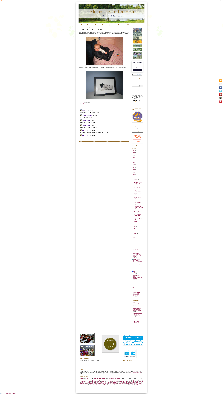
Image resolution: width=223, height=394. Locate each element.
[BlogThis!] (86, 102)
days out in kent (110, 384)
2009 (134, 237)
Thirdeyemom (135, 302)
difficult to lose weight (137, 384)
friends (101, 384)
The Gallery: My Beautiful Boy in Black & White (138, 191)
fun (99, 381)
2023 (134, 155)
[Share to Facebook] (88, 102)
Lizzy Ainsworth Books (136, 292)
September (136, 223)
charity (111, 381)
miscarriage (103, 385)
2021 (134, 159)
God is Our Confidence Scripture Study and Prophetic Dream (136, 294)
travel (120, 380)
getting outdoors (121, 383)
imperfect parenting (114, 382)
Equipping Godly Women (137, 281)
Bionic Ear (134, 271)
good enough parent (123, 381)
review (88, 378)
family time (127, 380)
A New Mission (135, 244)
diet (89, 381)
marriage (127, 383)
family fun (138, 378)
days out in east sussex (98, 382)
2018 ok (83, 103)
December (136, 179)
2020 (134, 160)
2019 (134, 162)
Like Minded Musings (136, 259)
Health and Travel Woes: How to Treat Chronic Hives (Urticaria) (137, 304)
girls (100, 380)
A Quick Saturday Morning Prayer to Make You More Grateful (137, 255)
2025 (134, 152)
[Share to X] (87, 102)
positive (132, 383)
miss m (105, 382)
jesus (109, 382)
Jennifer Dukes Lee (136, 253)
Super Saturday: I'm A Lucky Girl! (137, 194)
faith (140, 380)
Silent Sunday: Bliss (137, 187)
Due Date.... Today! (137, 195)
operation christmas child (112, 383)
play (122, 384)
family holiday (116, 381)
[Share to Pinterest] (89, 102)
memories (82, 384)
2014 (134, 171)
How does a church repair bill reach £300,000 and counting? (137, 246)
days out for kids (132, 382)
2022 (134, 157)
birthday (91, 383)
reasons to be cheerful (115, 378)
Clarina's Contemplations (137, 287)
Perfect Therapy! (136, 189)
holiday (133, 381)
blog (120, 382)
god (90, 384)
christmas (94, 381)
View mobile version (104, 142)
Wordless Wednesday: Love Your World (137, 200)
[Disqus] (104, 122)
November (136, 181)
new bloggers (125, 382)
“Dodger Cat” (135, 272)
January (135, 235)
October (135, 221)
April (135, 231)
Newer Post (81, 140)
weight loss (134, 380)
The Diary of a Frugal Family (137, 313)
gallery (86, 103)
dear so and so (84, 382)
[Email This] (85, 102)
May (135, 230)
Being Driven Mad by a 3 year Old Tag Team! (138, 215)
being (105, 384)
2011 (134, 176)
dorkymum (135, 318)
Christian (82, 380)
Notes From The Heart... (138, 202)
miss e (137, 381)
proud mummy (89, 103)
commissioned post (108, 380)
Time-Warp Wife (135, 249)
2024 (134, 154)
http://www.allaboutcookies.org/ (135, 372)
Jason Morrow (117, 389)
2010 (134, 177)
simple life (87, 385)
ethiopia (140, 383)
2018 (134, 164)
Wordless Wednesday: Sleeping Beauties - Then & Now (138, 207)
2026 (134, 150)
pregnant (126, 384)
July (134, 226)
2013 (134, 172)
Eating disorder (93, 380)
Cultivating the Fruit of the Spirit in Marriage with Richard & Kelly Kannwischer (137, 268)
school (86, 384)
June (135, 228)
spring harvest (117, 384)
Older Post (127, 140)
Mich (81, 378)
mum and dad (109, 385)
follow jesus (82, 385)
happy (103, 381)
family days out (83, 381)
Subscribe (137, 69)
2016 (134, 167)
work (136, 383)
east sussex (82, 383)
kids (132, 378)
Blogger (125, 389)
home (129, 381)
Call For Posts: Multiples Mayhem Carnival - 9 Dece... (138, 183)
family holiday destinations (102, 383)
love (95, 383)
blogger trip (97, 385)
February (135, 233)
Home (104, 140)
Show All (141, 326)
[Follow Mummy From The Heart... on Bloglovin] (137, 75)
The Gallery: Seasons (137, 210)
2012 (134, 174)
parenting (127, 378)
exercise (141, 381)
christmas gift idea (95, 384)
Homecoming (135, 250)
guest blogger (90, 382)
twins (115, 380)
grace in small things (99, 378)
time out (130, 384)
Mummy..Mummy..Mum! (137, 308)
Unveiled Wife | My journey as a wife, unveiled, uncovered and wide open (137, 265)
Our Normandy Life (136, 321)
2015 (134, 169)
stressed (92, 385)
